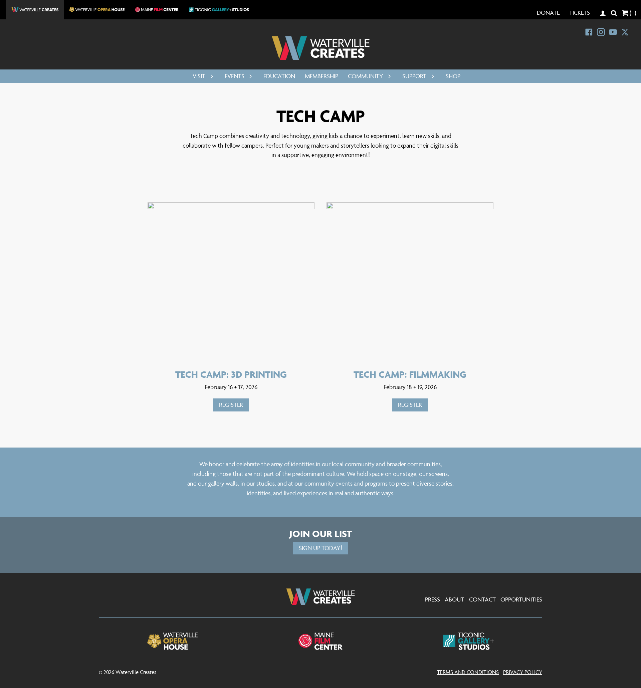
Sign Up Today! (320, 547)
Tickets (579, 12)
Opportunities (521, 599)
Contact (482, 599)
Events (234, 75)
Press (432, 599)
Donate (548, 12)
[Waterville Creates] (321, 48)
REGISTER (231, 404)
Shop (453, 75)
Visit (199, 75)
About (454, 599)
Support (414, 75)
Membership (321, 75)
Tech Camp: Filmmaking (410, 374)
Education (279, 75)
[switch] (210, 76)
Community (365, 75)
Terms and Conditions (468, 672)
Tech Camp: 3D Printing (231, 374)
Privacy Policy (522, 672)
